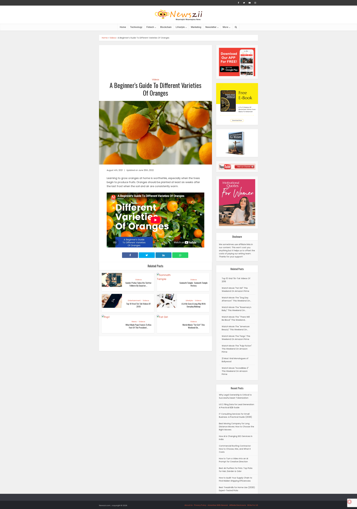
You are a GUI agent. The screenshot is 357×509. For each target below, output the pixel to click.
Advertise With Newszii (218, 505)
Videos (113, 37)
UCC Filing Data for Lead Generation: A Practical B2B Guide (236, 406)
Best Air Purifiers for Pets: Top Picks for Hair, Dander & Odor (235, 470)
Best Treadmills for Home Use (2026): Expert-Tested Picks (237, 489)
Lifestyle (180, 27)
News (134, 321)
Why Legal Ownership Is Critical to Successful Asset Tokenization (235, 396)
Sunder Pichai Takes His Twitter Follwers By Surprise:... (138, 284)
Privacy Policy (200, 505)
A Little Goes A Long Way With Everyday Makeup (194, 305)
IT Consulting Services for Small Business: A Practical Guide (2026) (235, 415)
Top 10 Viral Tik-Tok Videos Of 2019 (138, 305)
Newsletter (210, 27)
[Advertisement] (155, 59)
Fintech (150, 27)
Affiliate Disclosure (237, 505)
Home (123, 27)
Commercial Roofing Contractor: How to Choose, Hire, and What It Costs (235, 448)
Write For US (252, 505)
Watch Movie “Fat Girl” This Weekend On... (193, 326)
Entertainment (134, 300)
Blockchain (166, 27)
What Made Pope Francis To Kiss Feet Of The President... (138, 326)
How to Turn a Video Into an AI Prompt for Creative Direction (233, 460)
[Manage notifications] (349, 502)
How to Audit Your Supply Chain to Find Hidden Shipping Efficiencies (235, 479)
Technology (136, 27)
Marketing (196, 27)
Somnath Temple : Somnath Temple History (193, 284)
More (225, 27)
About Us (188, 505)
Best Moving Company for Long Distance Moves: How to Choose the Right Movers (236, 426)
